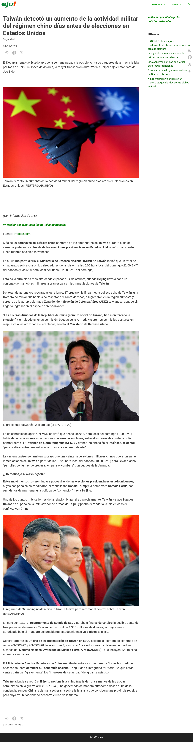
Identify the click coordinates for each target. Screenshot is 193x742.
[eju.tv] (10, 4)
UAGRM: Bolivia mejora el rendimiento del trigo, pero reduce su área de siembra (169, 45)
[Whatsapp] (6, 52)
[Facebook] (14, 52)
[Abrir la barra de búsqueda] (189, 4)
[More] (189, 71)
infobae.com (22, 234)
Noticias (157, 4)
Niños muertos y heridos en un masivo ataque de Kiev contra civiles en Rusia (168, 82)
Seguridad (9, 39)
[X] (21, 52)
